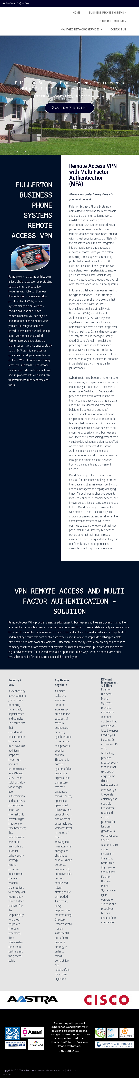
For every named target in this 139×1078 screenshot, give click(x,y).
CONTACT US (118, 29)
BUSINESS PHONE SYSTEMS (107, 12)
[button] (69, 108)
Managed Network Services (80, 29)
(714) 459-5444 (23, 3)
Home (76, 12)
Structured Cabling (110, 21)
